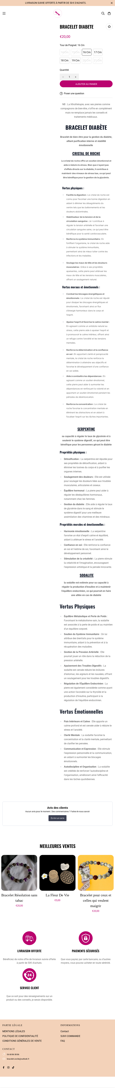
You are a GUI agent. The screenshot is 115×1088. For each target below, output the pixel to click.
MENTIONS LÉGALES (13, 1031)
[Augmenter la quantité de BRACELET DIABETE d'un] (75, 77)
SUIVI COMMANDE (70, 1036)
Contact (64, 1031)
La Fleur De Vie (57, 895)
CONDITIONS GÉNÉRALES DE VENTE (22, 1040)
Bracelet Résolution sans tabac (19, 897)
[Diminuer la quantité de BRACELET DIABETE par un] (63, 77)
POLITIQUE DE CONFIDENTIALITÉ (20, 1036)
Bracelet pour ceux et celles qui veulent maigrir (95, 900)
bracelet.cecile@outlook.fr (18, 1059)
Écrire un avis (57, 818)
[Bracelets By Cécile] (57, 13)
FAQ (62, 1040)
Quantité (64, 70)
